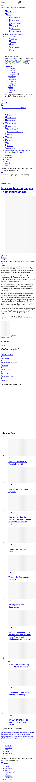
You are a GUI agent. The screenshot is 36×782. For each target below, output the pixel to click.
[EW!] (25, 62)
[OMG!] (20, 62)
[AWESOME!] (10, 60)
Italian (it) (11, 68)
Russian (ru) (12, 77)
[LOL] (29, 60)
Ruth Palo (4, 258)
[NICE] (17, 60)
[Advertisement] (18, 411)
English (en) (12, 76)
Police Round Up (6, 183)
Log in (7, 58)
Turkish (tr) (12, 81)
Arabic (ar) (11, 70)
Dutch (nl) (11, 72)
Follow (3, 345)
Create (3, 103)
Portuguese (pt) (13, 74)
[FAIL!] (14, 62)
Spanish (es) (12, 79)
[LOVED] (23, 60)
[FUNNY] (8, 62)
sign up (13, 58)
